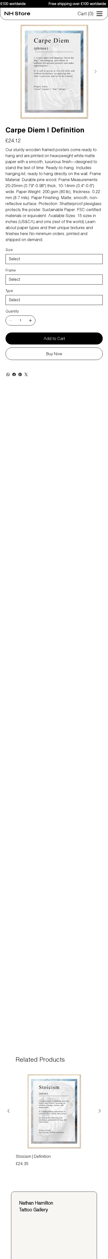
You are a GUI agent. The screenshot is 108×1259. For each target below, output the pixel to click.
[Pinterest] (20, 374)
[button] (86, 13)
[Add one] (30, 320)
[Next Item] (96, 72)
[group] (54, 1123)
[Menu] (99, 13)
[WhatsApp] (8, 374)
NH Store (17, 13)
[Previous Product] (9, 1111)
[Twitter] (26, 374)
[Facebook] (14, 374)
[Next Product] (100, 1111)
